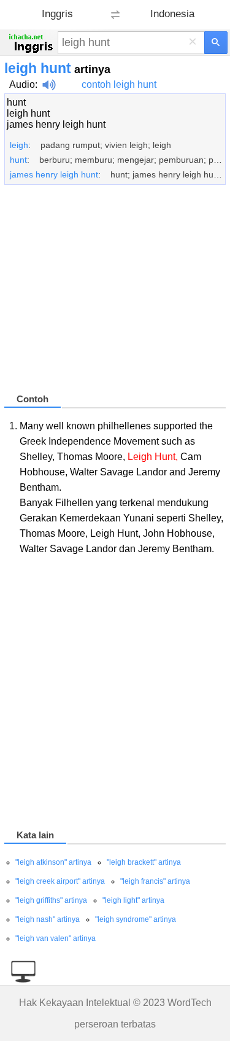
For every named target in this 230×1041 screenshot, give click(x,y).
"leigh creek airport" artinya (60, 881)
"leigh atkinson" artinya (53, 862)
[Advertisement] (115, 294)
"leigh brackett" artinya (144, 862)
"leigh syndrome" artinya (135, 919)
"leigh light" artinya (133, 900)
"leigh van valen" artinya (55, 938)
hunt (16, 102)
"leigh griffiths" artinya (51, 900)
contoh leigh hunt (119, 84)
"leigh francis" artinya (155, 881)
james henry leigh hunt (56, 124)
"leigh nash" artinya (47, 919)
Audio (22, 84)
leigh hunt (28, 113)
